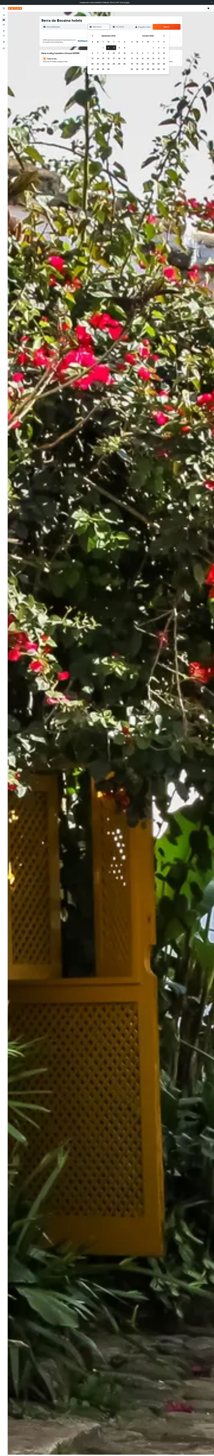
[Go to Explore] (4, 31)
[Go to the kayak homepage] (15, 8)
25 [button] (119, 64)
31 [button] (164, 69)
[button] (211, 2)
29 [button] (103, 69)
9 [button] (108, 53)
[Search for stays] (4, 20)
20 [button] (92, 64)
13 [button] (92, 58)
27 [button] (92, 69)
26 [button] (124, 64)
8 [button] (103, 53)
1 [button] (153, 48)
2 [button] (108, 48)
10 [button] (114, 53)
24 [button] (114, 64)
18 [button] (119, 58)
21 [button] (98, 64)
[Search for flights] (4, 15)
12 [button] (124, 53)
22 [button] (103, 64)
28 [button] (98, 69)
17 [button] (114, 58)
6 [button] (92, 53)
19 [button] (124, 58)
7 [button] (97, 53)
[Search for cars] (4, 24)
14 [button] (98, 58)
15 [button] (103, 58)
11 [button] (119, 53)
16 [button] (108, 58)
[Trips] (4, 42)
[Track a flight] (4, 35)
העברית (126, 2)
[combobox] (66, 26)
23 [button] (108, 64)
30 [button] (108, 69)
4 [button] (119, 48)
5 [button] (124, 48)
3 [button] (113, 48)
